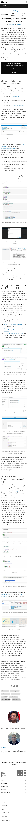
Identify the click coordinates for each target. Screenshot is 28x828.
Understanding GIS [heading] (5, 786)
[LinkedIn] (25, 771)
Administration (4, 14)
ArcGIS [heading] (3, 780)
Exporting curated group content (14, 333)
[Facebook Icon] (14, 686)
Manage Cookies (5, 820)
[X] (21, 771)
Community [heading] (4, 783)
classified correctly (18, 105)
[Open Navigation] (26, 2)
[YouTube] (25, 774)
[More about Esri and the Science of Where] (4, 774)
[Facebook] (18, 771)
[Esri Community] (18, 774)
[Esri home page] (4, 2)
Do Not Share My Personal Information (10, 824)
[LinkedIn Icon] (17, 686)
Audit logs (15, 491)
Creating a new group (10, 329)
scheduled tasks (6, 594)
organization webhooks (8, 148)
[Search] (22, 2)
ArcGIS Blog (4, 5)
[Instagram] (21, 774)
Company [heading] (3, 789)
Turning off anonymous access (13, 324)
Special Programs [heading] (5, 792)
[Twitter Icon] (11, 686)
